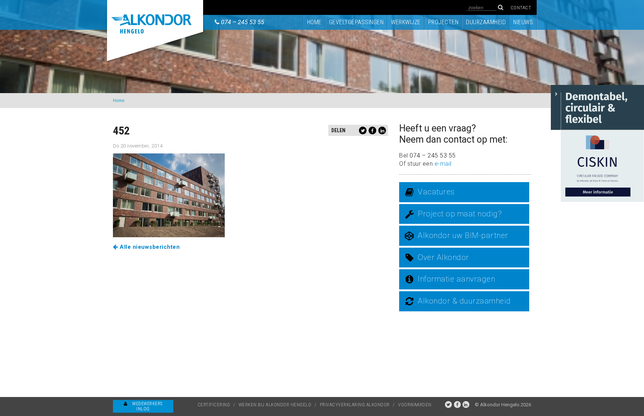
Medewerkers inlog (146, 406)
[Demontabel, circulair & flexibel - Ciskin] (597, 142)
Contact (521, 7)
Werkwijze (406, 22)
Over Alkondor (443, 257)
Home (314, 22)
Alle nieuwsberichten (149, 247)
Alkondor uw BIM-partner (463, 235)
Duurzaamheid (486, 22)
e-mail (443, 163)
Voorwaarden (415, 404)
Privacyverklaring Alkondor (355, 404)
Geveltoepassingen (356, 22)
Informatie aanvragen (456, 278)
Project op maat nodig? (460, 213)
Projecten (443, 22)
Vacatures (436, 191)
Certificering (214, 404)
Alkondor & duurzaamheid (464, 300)
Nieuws (523, 22)
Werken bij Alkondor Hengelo (275, 404)
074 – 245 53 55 (242, 22)
